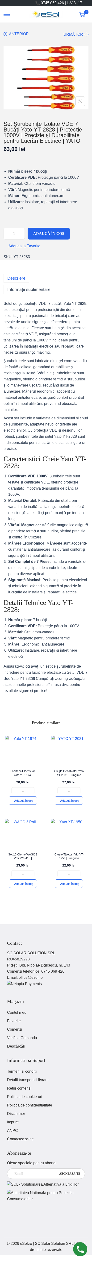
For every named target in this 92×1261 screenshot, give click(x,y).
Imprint (12, 1122)
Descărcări (16, 1046)
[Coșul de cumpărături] (82, 14)
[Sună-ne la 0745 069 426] (80, 1249)
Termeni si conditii (22, 1071)
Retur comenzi (19, 1088)
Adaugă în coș (48, 234)
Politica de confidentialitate (29, 1105)
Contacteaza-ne (20, 1139)
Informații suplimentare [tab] (28, 289)
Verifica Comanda (22, 1038)
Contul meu (16, 1012)
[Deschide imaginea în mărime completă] (80, 101)
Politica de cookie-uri (24, 1097)
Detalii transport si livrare (28, 1080)
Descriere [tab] (16, 278)
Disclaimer (16, 1114)
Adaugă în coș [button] (23, 800)
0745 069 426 (52, 971)
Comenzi (14, 1029)
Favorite (14, 1021)
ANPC (12, 1131)
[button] (22, 246)
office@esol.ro (31, 977)
